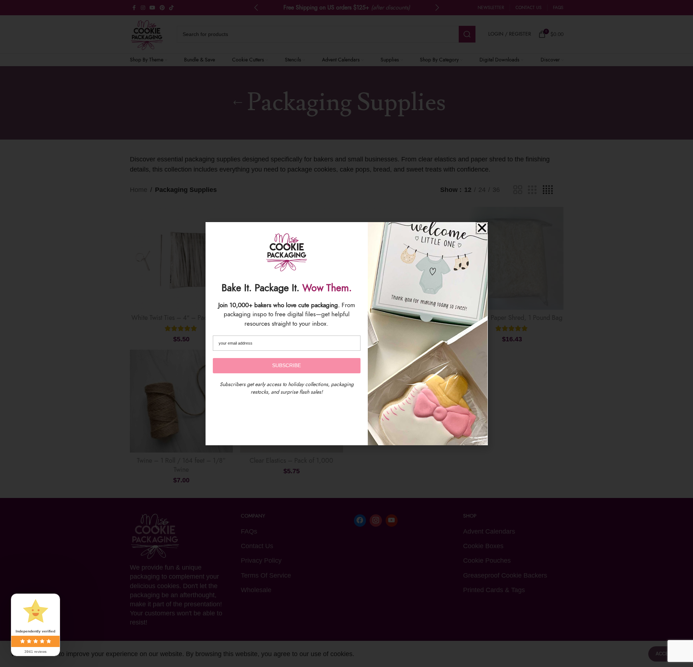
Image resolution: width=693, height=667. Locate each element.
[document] (346, 333)
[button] (482, 228)
